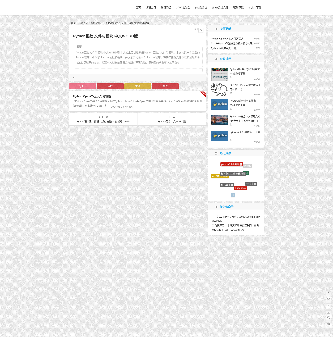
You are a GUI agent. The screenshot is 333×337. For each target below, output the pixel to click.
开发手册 (251, 181)
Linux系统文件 (220, 7)
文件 (137, 86)
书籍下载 (83, 22)
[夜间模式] (328, 313)
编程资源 (166, 7)
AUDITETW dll (220, 174)
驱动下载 (238, 7)
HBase (222, 188)
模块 (165, 86)
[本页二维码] (328, 325)
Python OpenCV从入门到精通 (92, 96)
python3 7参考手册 (231, 162)
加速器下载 (227, 180)
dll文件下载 (255, 7)
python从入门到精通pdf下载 (245, 132)
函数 (110, 86)
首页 (138, 7)
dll (233, 192)
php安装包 (201, 7)
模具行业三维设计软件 (233, 168)
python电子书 (98, 22)
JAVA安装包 (183, 7)
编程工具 (151, 7)
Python (82, 86)
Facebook (240, 182)
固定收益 (245, 192)
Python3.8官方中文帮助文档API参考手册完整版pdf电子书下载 (245, 120)
